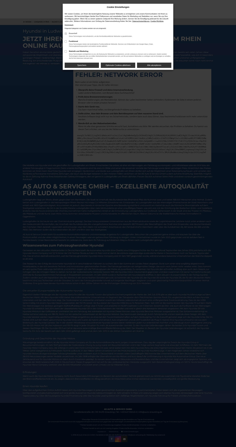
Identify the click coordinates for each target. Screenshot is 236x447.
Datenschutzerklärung (140, 21)
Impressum (69, 25)
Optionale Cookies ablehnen (118, 65)
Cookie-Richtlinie (156, 21)
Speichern (81, 65)
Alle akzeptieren (154, 65)
